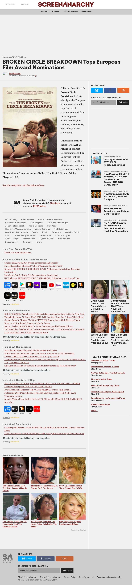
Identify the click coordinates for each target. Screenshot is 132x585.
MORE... (94, 411)
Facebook (47, 559)
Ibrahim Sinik (64, 238)
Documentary (11, 242)
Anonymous (45, 235)
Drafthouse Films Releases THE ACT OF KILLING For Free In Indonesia (37, 389)
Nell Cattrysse (61, 229)
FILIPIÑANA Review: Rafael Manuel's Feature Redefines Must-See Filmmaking (116, 227)
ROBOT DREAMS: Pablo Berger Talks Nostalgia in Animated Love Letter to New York (44, 313)
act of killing (11, 219)
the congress (37, 222)
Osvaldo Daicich (73, 232)
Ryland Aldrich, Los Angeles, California (108, 398)
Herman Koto (29, 238)
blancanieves (27, 219)
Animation (86, 12)
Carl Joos (51, 226)
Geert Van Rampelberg (16, 232)
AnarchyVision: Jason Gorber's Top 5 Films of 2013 (28, 386)
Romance (56, 232)
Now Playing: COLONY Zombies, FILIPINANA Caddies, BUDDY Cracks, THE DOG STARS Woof (116, 179)
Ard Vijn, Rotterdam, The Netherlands (108, 373)
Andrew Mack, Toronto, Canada (105, 367)
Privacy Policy (70, 577)
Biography (27, 242)
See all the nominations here (17, 252)
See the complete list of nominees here (23, 185)
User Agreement (86, 577)
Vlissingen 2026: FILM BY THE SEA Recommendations (116, 162)
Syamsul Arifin (46, 238)
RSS (66, 559)
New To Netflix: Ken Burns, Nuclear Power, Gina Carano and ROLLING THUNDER (42, 383)
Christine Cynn (62, 235)
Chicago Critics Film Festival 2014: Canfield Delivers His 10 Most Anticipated (40, 365)
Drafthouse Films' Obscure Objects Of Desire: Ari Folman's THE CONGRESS (39, 353)
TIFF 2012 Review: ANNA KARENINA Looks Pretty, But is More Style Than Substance (44, 433)
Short (8, 235)
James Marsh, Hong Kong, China (105, 385)
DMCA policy (39, 206)
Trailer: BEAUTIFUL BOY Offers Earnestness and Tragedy (31, 262)
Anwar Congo (11, 238)
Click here (55, 203)
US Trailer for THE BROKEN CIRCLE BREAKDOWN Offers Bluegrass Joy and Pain (42, 278)
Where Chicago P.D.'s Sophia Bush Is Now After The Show (99, 339)
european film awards (15, 222)
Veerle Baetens (42, 229)
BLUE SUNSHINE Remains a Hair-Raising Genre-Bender (116, 211)
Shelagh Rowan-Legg (100, 404)
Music (45, 232)
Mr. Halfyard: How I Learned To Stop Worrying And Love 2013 (33, 265)
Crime (39, 242)
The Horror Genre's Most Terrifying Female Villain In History (15, 488)
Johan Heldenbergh (14, 226)
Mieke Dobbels (35, 226)
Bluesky (29, 559)
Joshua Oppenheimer (25, 235)
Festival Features (70, 12)
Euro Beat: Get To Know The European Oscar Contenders (31, 275)
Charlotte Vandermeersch (18, 229)
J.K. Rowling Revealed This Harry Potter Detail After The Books (44, 524)
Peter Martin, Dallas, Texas (103, 360)
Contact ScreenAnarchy (50, 577)
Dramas (55, 12)
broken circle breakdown (50, 219)
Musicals (44, 12)
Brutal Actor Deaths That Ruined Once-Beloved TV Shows (98, 306)
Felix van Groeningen (58, 222)
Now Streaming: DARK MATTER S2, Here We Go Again (116, 196)
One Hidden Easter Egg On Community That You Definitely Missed (15, 524)
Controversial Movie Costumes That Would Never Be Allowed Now (120, 306)
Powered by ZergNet (78, 530)
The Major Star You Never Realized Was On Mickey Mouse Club (120, 340)
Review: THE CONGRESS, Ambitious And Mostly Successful (31, 356)
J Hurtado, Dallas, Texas (101, 379)
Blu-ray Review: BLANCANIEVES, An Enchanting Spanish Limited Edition (38, 326)
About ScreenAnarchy (27, 577)
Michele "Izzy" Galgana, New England (107, 392)
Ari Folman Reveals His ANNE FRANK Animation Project (30, 350)
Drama (35, 232)
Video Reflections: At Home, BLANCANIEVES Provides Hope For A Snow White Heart (44, 317)
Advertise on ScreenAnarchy (109, 577)
